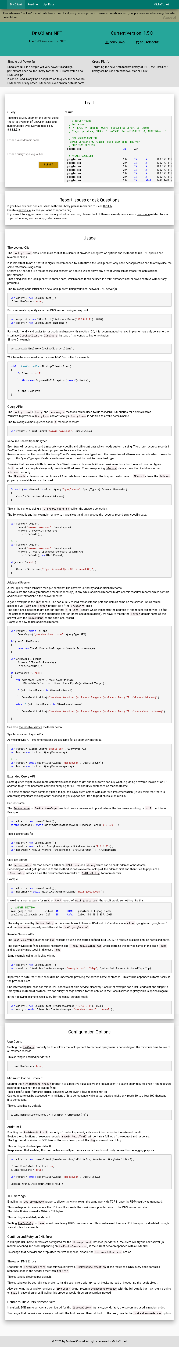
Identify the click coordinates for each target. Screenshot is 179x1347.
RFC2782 (109, 940)
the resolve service (30, 727)
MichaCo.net (161, 4)
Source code (149, 42)
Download (117, 42)
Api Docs (48, 4)
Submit (48, 164)
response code (16, 1271)
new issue (25, 210)
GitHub (107, 206)
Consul (106, 987)
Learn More (10, 17)
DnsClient (16, 4)
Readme (33, 4)
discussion (143, 214)
